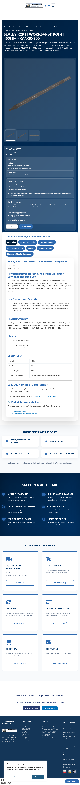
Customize (12, 777)
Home (5, 27)
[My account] (45, 5)
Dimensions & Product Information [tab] (19, 254)
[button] (10, 135)
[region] (25, 771)
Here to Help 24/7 (69, 722)
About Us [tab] (31, 248)
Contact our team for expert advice (45, 396)
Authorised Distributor (67, 754)
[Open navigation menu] (53, 5)
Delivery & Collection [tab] (27, 242)
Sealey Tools (12, 27)
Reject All (25, 777)
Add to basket (26, 226)
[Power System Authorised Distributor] (75, 771)
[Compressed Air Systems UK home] (34, 5)
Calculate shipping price (17, 212)
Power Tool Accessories (42, 27)
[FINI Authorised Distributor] (65, 771)
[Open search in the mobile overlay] (40, 13)
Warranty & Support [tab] (47, 242)
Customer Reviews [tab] (45, 248)
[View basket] (49, 5)
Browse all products (19, 411)
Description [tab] (11, 242)
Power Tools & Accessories (26, 27)
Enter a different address (17, 220)
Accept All (38, 777)
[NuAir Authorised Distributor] (70, 771)
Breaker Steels (56, 27)
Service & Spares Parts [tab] (15, 248)
